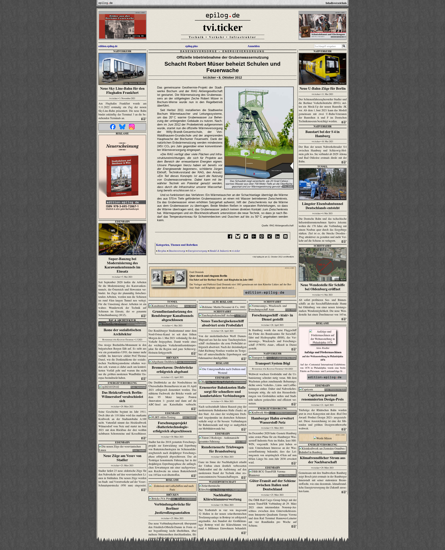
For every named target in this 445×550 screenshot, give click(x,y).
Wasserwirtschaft (222, 482)
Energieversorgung (243, 51)
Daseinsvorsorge (198, 51)
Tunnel (322, 166)
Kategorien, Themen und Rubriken (177, 245)
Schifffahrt (322, 246)
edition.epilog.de (108, 46)
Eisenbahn (122, 221)
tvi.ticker (222, 27)
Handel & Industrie (219, 250)
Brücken (172, 357)
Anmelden (254, 46)
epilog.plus (191, 46)
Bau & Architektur (122, 320)
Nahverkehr (122, 51)
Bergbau (162, 250)
